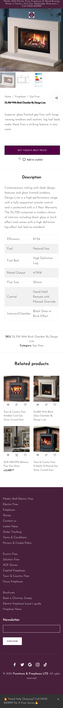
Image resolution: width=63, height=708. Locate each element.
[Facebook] (15, 664)
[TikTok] (45, 664)
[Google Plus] (30, 664)
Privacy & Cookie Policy (17, 543)
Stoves (7, 515)
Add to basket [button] (16, 455)
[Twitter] (22, 664)
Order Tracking (12, 532)
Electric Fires (10, 504)
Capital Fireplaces (14, 570)
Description (31, 177)
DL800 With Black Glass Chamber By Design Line (43, 416)
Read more (16, 405)
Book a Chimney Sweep (17, 598)
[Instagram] (37, 664)
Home (8, 96)
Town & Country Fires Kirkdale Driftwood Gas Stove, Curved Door (45, 466)
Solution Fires (11, 559)
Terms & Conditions (15, 537)
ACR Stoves (10, 565)
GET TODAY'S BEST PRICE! (32, 150)
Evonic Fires (10, 554)
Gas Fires (35, 96)
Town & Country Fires (16, 576)
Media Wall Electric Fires (18, 498)
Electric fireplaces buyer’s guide (22, 603)
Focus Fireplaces (13, 581)
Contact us (9, 521)
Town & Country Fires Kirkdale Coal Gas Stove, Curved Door (15, 416)
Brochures (9, 592)
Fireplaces (20, 96)
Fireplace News (12, 609)
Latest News (10, 526)
